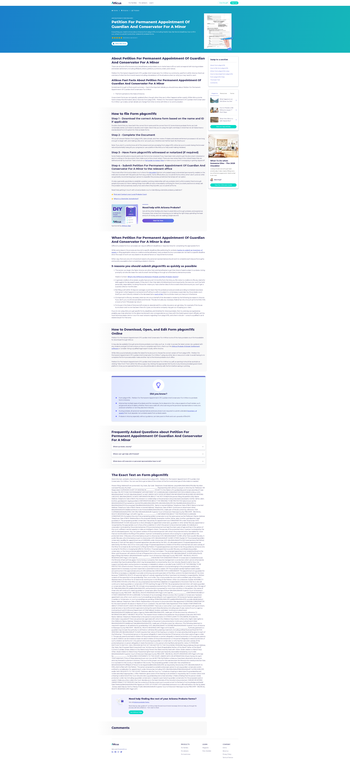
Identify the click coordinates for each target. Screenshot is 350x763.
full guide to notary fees (154, 160)
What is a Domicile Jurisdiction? (126, 199)
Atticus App (126, 226)
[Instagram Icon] (118, 752)
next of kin (159, 294)
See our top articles (223, 127)
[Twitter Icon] (121, 752)
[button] (158, 447)
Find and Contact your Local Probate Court (130, 194)
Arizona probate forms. (141, 702)
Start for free (158, 220)
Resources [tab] (223, 93)
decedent (153, 172)
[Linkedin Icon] (112, 752)
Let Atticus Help (136, 712)
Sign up (234, 3)
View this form (120, 43)
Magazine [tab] (214, 93)
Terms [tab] (232, 93)
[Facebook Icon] (115, 752)
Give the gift (223, 3)
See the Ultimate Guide (223, 185)
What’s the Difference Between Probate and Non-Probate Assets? (153, 277)
